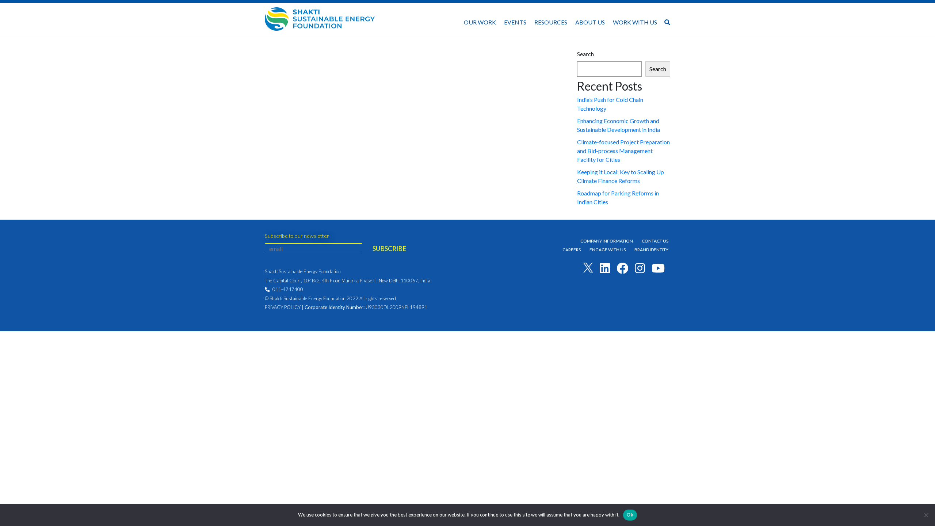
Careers (571, 249)
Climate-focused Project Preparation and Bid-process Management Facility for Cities (623, 150)
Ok (630, 515)
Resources (550, 22)
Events (515, 22)
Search (585, 53)
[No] (926, 515)
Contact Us (655, 241)
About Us (590, 22)
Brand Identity (651, 249)
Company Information (606, 241)
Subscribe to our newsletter (297, 236)
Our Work (480, 22)
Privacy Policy (283, 307)
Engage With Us (607, 249)
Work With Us (635, 22)
